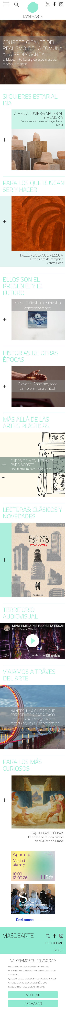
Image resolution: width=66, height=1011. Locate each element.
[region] (33, 982)
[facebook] (54, 4)
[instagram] (61, 4)
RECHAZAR (33, 1003)
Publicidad (54, 942)
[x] (48, 4)
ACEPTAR (33, 995)
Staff (58, 950)
